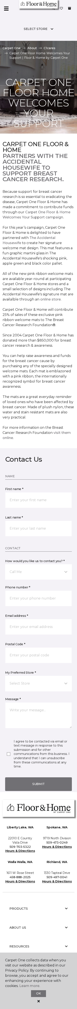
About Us (17, 927)
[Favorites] (61, 8)
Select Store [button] (35, 29)
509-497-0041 (57, 877)
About (32, 48)
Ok (38, 993)
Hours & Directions (20, 851)
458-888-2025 (20, 877)
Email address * (16, 615)
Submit (38, 784)
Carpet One (12, 48)
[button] (53, 8)
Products (18, 908)
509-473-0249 (57, 842)
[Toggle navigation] (6, 8)
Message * (13, 699)
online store (50, 299)
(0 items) (69, 8)
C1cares (49, 48)
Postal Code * (15, 644)
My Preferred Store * (20, 672)
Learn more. (29, 986)
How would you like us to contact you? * (35, 561)
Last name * (14, 517)
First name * (14, 489)
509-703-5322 (20, 847)
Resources (19, 946)
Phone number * (17, 587)
